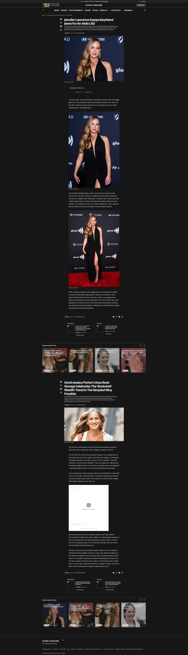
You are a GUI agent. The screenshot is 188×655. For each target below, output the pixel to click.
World (107, 331)
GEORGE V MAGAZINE (94, 5)
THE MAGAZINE (62, 649)
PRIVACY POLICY (98, 649)
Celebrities (67, 33)
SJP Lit (89, 457)
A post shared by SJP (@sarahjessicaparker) (89, 528)
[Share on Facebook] (61, 19)
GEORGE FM (73, 649)
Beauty (82, 1)
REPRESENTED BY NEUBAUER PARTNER (134, 649)
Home (43, 15)
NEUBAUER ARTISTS (46, 649)
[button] (142, 1)
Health (107, 587)
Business (78, 332)
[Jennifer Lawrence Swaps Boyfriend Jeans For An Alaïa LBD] (54, 615)
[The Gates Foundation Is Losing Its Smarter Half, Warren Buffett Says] (109, 329)
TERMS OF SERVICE (89, 649)
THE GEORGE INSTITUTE (109, 649)
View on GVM (56, 5)
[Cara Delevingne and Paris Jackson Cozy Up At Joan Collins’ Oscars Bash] (81, 360)
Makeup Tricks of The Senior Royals (93, 1)
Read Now (105, 1)
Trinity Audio (83, 92)
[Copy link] (61, 30)
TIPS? (68, 649)
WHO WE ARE (55, 649)
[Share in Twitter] (61, 23)
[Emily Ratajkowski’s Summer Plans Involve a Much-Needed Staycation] (79, 584)
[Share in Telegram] (61, 26)
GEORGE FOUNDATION (120, 649)
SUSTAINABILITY (80, 649)
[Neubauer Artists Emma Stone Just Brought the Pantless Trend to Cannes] (107, 360)
